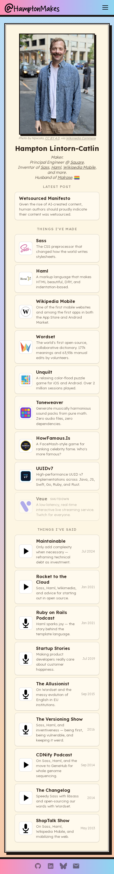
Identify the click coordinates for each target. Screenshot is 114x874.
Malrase (65, 177)
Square (77, 162)
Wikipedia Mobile (79, 167)
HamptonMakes (31, 7)
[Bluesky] (63, 866)
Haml (56, 167)
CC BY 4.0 (52, 138)
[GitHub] (38, 866)
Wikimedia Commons (81, 138)
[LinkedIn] (50, 866)
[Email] (76, 866)
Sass (45, 167)
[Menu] (105, 7)
